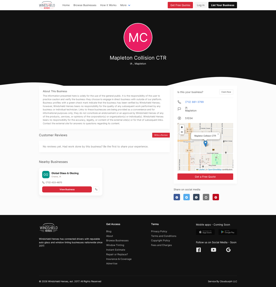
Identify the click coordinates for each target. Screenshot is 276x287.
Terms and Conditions (163, 235)
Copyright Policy (160, 240)
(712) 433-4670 (54, 182)
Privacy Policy (159, 231)
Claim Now (226, 92)
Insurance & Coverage (119, 258)
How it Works (108, 5)
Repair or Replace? (117, 254)
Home (66, 5)
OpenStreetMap (215, 169)
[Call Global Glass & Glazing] (96, 189)
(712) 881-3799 (194, 101)
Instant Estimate (115, 249)
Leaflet (201, 169)
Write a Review (161, 135)
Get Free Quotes (180, 5)
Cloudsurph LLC (228, 281)
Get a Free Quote (205, 176)
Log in (200, 5)
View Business (67, 189)
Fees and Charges (161, 245)
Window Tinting (115, 245)
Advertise (111, 263)
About (109, 235)
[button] (205, 143)
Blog (108, 231)
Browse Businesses (84, 5)
